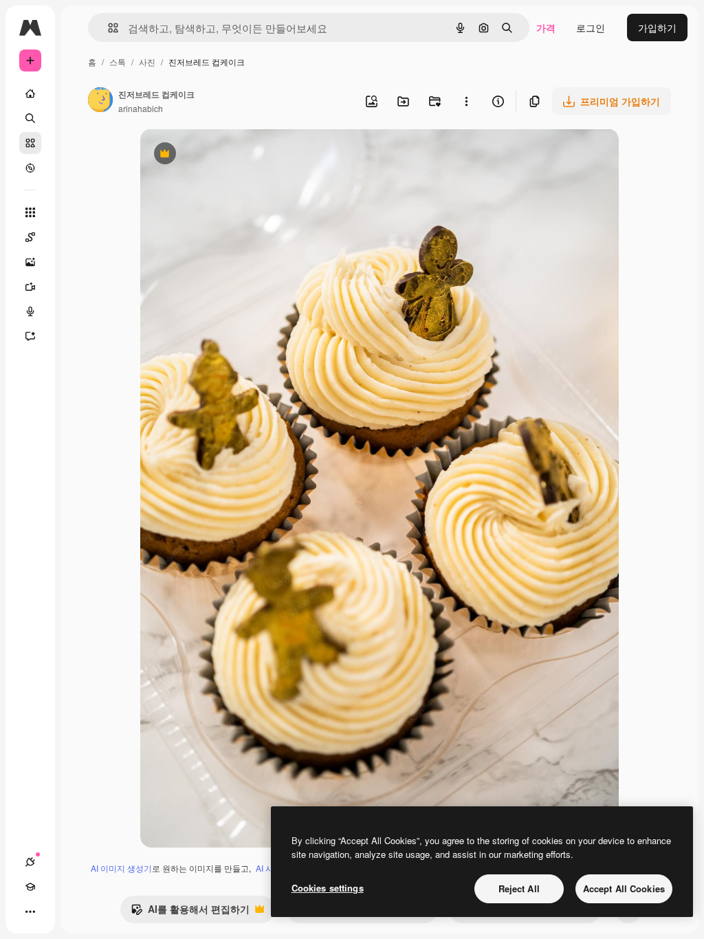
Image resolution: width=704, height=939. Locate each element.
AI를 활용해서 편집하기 (190, 912)
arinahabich (140, 108)
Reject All (519, 888)
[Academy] (30, 887)
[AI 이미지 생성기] (30, 262)
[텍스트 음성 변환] (30, 311)
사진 (147, 61)
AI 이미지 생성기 (121, 868)
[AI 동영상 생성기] (30, 287)
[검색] (30, 118)
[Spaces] (30, 237)
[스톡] (30, 143)
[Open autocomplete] (107, 28)
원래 (219, 155)
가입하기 (657, 27)
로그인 (590, 27)
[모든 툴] (30, 212)
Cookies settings (328, 887)
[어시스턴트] (30, 336)
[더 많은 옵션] (466, 101)
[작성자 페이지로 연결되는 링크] (100, 101)
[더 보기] (30, 912)
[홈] (30, 93)
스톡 (117, 61)
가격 (546, 27)
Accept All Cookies (624, 888)
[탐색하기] (30, 168)
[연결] (30, 862)
